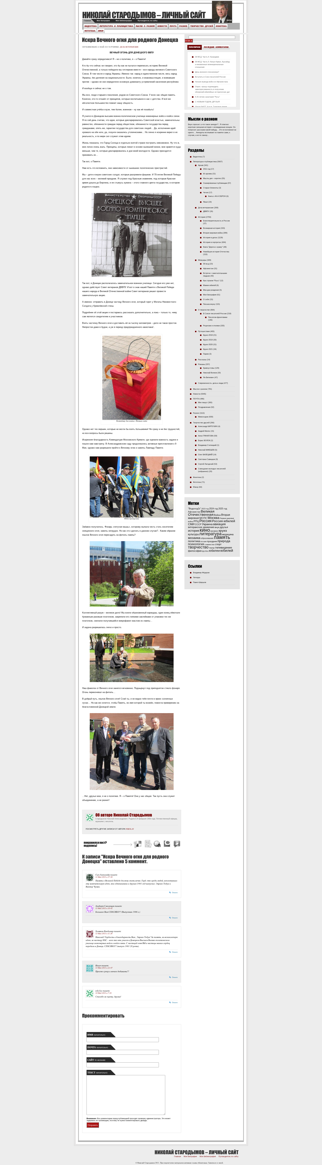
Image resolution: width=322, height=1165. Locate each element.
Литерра (196, 577)
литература (210, 533)
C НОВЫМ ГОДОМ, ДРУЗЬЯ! (207, 102)
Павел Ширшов (199, 582)
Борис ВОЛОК (204, 440)
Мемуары (202, 260)
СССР (198, 524)
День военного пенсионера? (207, 72)
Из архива (207, 174)
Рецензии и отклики (211, 326)
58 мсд (206, 264)
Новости (162, 26)
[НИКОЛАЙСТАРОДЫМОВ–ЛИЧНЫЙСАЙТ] (143, 14)
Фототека (90, 31)
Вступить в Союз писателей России (210, 77)
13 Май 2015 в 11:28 (103, 934)
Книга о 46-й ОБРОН (217, 196)
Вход (229, 20)
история (193, 530)
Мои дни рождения (211, 290)
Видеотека (91, 26)
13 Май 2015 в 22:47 (104, 968)
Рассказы (202, 360)
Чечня (205, 192)
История (201, 217)
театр (211, 548)
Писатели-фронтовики (217, 317)
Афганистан (208, 268)
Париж (206, 354)
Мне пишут (202, 402)
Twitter (176, 844)
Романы (201, 364)
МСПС (203, 518)
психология (196, 544)
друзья (224, 527)
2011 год (206, 169)
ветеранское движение (201, 527)
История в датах (210, 238)
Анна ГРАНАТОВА (205, 436)
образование (207, 538)
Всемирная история (211, 228)
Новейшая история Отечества (216, 252)
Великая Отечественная (201, 512)
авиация (219, 524)
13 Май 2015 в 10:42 (104, 908)
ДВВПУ (206, 211)
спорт (218, 544)
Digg (148, 844)
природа (224, 541)
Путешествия (204, 331)
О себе (206, 299)
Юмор (100, 31)
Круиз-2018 (208, 335)
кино (205, 530)
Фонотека (221, 26)
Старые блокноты (210, 188)
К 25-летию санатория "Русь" (207, 97)
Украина (207, 524)
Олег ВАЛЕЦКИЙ (205, 455)
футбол (205, 551)
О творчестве (204, 310)
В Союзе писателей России (214, 314)
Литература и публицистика (116, 26)
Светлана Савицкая (206, 459)
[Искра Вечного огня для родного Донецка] (129, 40)
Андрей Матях (204, 431)
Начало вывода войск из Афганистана (211, 82)
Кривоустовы (208, 368)
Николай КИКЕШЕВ (206, 450)
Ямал (205, 202)
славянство (209, 544)
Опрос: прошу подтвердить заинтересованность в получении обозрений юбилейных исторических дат (212, 89)
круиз (223, 530)
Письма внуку (209, 304)
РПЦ (196, 521)
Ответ (175, 892)
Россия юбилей (223, 521)
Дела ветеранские (129, 47)
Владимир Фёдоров (201, 573)
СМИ (191, 524)
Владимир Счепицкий (207, 445)
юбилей (226, 551)
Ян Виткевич (208, 377)
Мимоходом (203, 417)
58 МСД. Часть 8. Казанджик (207, 57)
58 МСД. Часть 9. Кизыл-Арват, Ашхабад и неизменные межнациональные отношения (212, 64)
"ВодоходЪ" (194, 508)
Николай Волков (210, 373)
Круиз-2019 (208, 340)
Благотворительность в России (216, 221)
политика (194, 541)
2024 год (213, 508)
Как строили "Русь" (211, 281)
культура (193, 534)
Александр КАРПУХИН (207, 426)
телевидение (223, 547)
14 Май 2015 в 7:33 (103, 993)
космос (214, 531)
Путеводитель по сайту (147, 21)
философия (195, 550)
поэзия (203, 541)
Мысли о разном (145, 26)
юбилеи (214, 550)
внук (217, 527)
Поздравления (204, 407)
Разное (183, 26)
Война (217, 515)
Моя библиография (124, 21)
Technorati (167, 844)
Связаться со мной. (215, 1162)
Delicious (138, 844)
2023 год (205, 509)
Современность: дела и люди (210, 383)
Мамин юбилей (209, 285)
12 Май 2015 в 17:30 (104, 877)
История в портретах (212, 242)
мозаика (194, 538)
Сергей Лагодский (205, 464)
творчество (198, 547)
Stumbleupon (157, 844)
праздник (212, 541)
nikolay (130, 829)
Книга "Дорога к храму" (213, 247)
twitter (222, 13)
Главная (87, 21)
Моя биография (103, 21)
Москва (213, 518)
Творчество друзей (201, 26)
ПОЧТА (173, 26)
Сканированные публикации (215, 183)
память (222, 537)
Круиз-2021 (208, 349)
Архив (200, 165)
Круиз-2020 (208, 344)
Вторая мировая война (213, 233)
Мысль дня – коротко (212, 178)
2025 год (222, 508)
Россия (205, 521)
